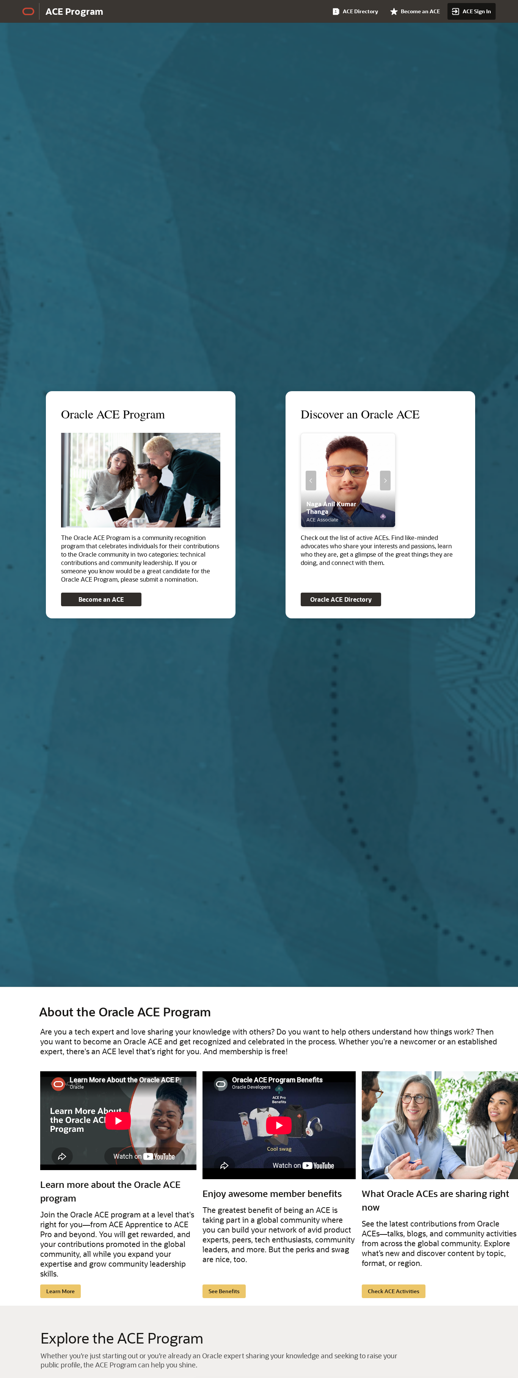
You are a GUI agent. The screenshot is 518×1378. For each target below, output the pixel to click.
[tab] (342, 523)
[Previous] (311, 480)
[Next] (385, 480)
